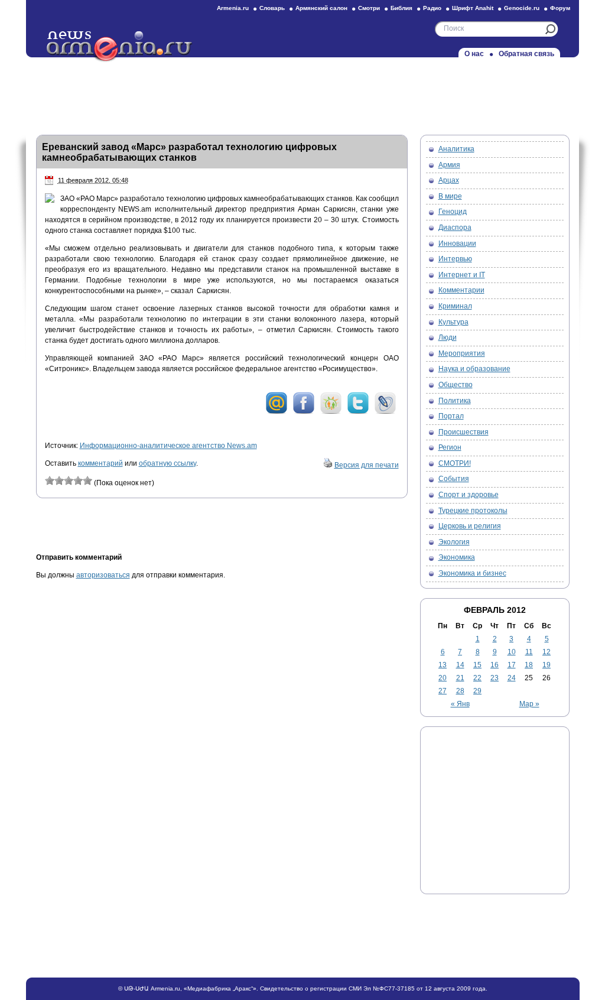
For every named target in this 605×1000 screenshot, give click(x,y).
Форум (560, 8)
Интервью (455, 259)
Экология (454, 542)
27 (442, 691)
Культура (453, 322)
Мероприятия (461, 353)
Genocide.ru (521, 8)
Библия (401, 8)
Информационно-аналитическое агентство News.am (168, 445)
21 (460, 678)
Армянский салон (321, 8)
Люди (447, 337)
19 (546, 665)
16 (494, 665)
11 (529, 652)
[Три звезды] (68, 480)
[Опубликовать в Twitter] (358, 412)
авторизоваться (103, 575)
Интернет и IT (461, 275)
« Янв (460, 704)
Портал (451, 416)
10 (512, 652)
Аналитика (456, 149)
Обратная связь (526, 54)
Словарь (272, 8)
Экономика (456, 557)
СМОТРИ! (454, 463)
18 (529, 665)
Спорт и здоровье (468, 495)
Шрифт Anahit (472, 8)
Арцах (448, 180)
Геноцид (452, 211)
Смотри (369, 8)
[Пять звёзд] (87, 480)
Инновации (457, 243)
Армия (449, 165)
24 (512, 678)
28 (460, 691)
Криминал (455, 306)
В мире (450, 196)
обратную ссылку (167, 463)
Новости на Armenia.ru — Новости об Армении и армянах (120, 47)
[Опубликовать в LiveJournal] (385, 412)
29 (477, 691)
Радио (432, 8)
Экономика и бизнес (472, 573)
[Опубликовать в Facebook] (303, 411)
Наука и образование (474, 369)
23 (494, 678)
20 (442, 678)
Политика (454, 401)
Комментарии (461, 290)
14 (460, 665)
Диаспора (454, 227)
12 (546, 652)
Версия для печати (366, 465)
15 (477, 665)
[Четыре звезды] (78, 480)
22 (477, 678)
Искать (550, 29)
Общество (455, 385)
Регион (449, 447)
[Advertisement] (302, 92)
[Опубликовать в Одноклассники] (330, 412)
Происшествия (463, 432)
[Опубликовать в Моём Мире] (276, 412)
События (453, 479)
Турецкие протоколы (473, 511)
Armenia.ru (233, 8)
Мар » (529, 704)
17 (512, 665)
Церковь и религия (469, 526)
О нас (474, 54)
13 (442, 665)
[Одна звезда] (49, 480)
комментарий (100, 463)
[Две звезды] (59, 480)
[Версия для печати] (328, 465)
